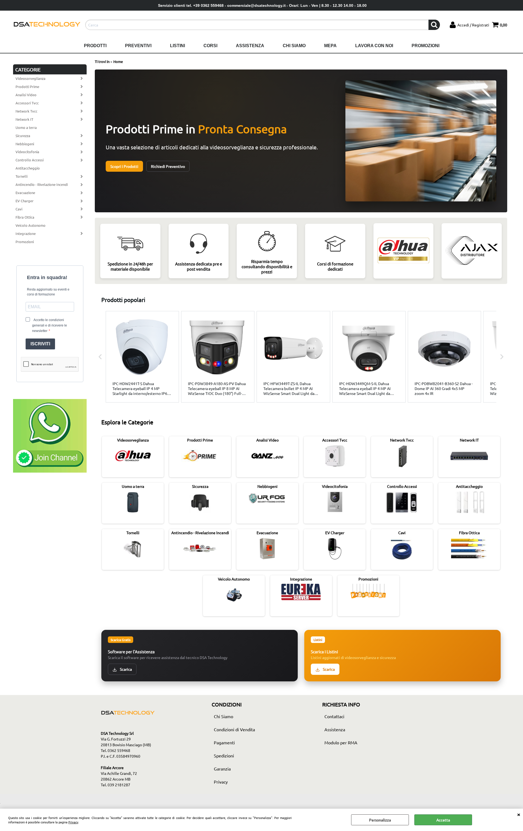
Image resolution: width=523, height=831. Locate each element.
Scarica (125, 669)
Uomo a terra (26, 127)
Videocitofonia (27, 151)
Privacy (73, 822)
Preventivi (138, 45)
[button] (100, 356)
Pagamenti (224, 742)
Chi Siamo (294, 45)
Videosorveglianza (30, 78)
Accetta (443, 819)
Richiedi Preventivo (168, 166)
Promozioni (425, 45)
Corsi (210, 45)
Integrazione (26, 233)
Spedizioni (224, 755)
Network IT (24, 119)
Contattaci (334, 716)
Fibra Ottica (25, 217)
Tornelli (22, 176)
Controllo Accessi (30, 160)
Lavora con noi (374, 45)
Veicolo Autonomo (30, 225)
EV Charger (25, 200)
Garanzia (222, 768)
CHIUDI (518, 814)
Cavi (19, 209)
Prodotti (95, 45)
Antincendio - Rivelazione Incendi (42, 184)
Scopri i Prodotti (124, 166)
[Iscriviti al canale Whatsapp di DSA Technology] (50, 471)
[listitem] (142, 356)
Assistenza (250, 45)
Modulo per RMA (340, 742)
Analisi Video (26, 94)
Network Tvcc (26, 111)
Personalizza (380, 819)
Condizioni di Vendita (234, 729)
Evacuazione (25, 192)
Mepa (330, 45)
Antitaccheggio (28, 168)
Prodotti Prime (27, 86)
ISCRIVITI (40, 344)
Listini (177, 45)
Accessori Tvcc (27, 103)
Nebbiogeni (25, 143)
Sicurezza (23, 135)
